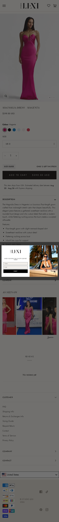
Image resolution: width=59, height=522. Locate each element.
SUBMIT (15, 271)
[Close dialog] (55, 247)
